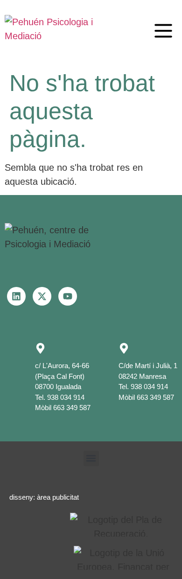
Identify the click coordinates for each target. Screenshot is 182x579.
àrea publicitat (58, 497)
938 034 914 (65, 397)
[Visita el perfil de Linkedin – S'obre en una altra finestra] (16, 296)
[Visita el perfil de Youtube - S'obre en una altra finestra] (67, 296)
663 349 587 (72, 408)
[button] (163, 30)
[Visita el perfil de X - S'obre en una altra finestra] (42, 296)
